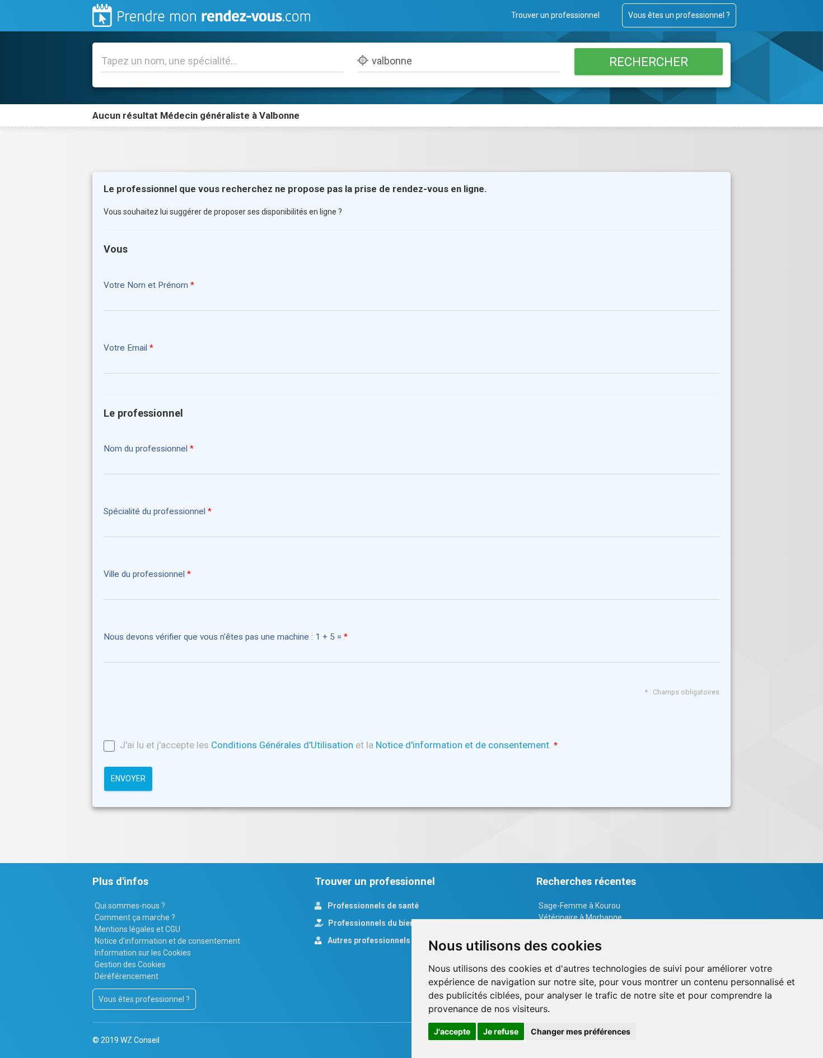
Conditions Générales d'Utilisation (282, 745)
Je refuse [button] (500, 1031)
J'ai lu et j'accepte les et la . (335, 745)
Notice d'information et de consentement (462, 745)
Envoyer (128, 778)
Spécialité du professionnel (154, 511)
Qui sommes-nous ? (130, 905)
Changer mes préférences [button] (580, 1031)
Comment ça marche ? (135, 917)
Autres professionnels (368, 940)
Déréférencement (126, 976)
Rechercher (648, 61)
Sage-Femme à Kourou (579, 905)
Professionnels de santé (372, 905)
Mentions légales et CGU (137, 929)
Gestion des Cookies (130, 964)
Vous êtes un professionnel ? (679, 15)
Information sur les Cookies (143, 952)
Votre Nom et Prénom (146, 285)
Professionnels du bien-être (379, 923)
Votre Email (125, 348)
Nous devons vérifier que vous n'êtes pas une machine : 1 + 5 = (224, 637)
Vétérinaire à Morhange (580, 917)
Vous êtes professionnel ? (144, 999)
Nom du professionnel (146, 449)
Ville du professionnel (144, 574)
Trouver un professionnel (555, 15)
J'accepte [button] (452, 1031)
